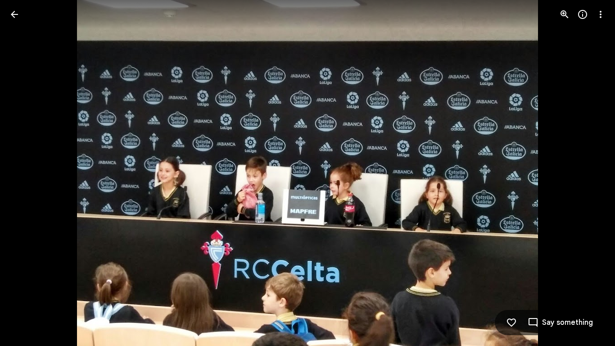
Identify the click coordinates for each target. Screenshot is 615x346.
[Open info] (583, 14)
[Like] (511, 322)
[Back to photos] (14, 14)
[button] (25, 173)
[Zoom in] (565, 14)
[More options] (601, 14)
